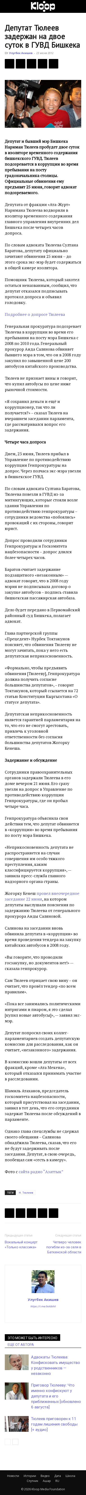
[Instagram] (43, 1316)
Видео (45, 1476)
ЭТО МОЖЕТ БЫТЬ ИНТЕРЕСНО (32, 1338)
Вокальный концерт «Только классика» (21, 1244)
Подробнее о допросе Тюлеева (35, 314)
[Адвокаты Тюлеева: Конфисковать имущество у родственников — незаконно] (17, 1362)
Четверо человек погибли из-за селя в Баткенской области (63, 1247)
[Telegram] (42, 64)
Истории (30, 1476)
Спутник (32, 1481)
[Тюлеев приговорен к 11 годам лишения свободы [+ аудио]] (17, 1424)
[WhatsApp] (53, 64)
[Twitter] (20, 64)
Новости (13, 1476)
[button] (8, 6)
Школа (70, 1476)
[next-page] (15, 1442)
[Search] (79, 6)
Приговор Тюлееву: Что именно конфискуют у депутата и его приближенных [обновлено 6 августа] (56, 1396)
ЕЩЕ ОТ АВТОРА (21, 1345)
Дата (57, 1476)
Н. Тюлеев (26, 1192)
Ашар (47, 1481)
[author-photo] (43, 1292)
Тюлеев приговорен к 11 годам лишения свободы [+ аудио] (54, 1424)
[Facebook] (9, 64)
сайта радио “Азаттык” (41, 1171)
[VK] (31, 64)
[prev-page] (8, 1442)
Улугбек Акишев (20, 53)
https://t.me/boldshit (43, 1306)
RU (57, 1481)
